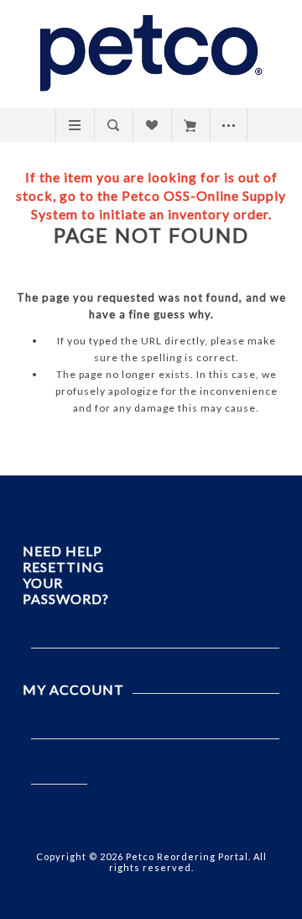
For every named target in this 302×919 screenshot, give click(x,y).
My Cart (190, 125)
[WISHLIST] (151, 125)
